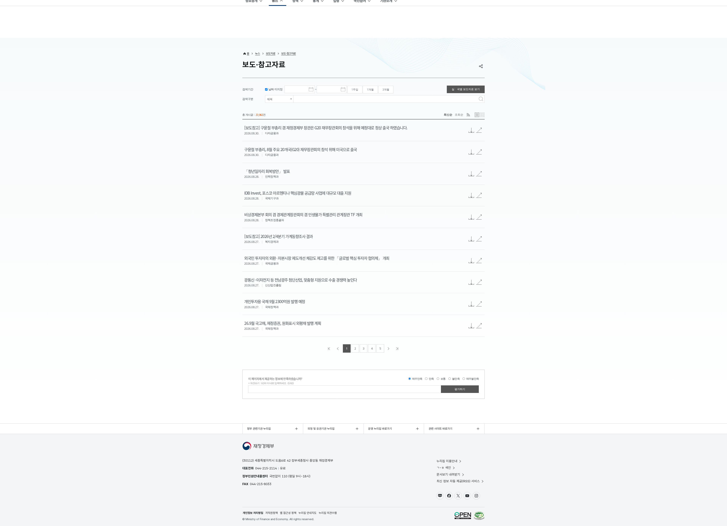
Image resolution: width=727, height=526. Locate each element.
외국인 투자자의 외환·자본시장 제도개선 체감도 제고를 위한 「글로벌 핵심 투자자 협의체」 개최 (316, 258)
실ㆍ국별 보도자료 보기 (466, 89)
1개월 (370, 89)
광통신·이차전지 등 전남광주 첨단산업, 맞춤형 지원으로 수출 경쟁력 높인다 (300, 280)
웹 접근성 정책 (288, 513)
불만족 (456, 378)
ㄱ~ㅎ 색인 (444, 468)
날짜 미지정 (275, 89)
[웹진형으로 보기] (482, 114)
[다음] (389, 348)
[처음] (329, 348)
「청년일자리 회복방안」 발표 (267, 171)
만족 (431, 378)
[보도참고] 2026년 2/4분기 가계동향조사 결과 (278, 236)
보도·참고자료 (288, 53)
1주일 (354, 89)
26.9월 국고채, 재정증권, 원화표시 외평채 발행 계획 (282, 323)
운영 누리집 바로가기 (380, 428)
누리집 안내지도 (308, 513)
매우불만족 (472, 378)
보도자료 (270, 53)
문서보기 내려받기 (448, 474)
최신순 (448, 114)
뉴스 (257, 53)
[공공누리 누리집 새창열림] (462, 516)
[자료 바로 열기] (479, 130)
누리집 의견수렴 (328, 513)
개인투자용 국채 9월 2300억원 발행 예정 (274, 301)
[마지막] (398, 348)
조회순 (459, 114)
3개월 (385, 89)
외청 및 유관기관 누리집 (321, 428)
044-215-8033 (260, 484)
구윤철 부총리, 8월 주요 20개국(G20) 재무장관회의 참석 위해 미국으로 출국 (300, 149)
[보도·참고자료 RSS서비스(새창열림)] (468, 114)
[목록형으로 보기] (477, 114)
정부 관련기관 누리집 (259, 428)
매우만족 (417, 378)
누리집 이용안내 (447, 461)
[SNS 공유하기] (481, 66)
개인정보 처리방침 (253, 513)
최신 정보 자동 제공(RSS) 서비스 (458, 481)
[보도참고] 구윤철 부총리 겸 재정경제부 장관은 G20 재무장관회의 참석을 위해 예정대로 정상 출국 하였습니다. (325, 127)
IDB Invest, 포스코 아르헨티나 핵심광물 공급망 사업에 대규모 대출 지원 (297, 193)
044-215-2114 (266, 468)
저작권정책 (271, 513)
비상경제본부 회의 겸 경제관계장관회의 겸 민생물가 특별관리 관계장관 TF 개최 (303, 214)
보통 (443, 378)
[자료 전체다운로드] (471, 130)
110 (284, 476)
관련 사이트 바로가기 (440, 428)
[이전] (338, 348)
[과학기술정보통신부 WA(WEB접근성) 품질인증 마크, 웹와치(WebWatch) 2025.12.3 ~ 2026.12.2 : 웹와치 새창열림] (479, 516)
